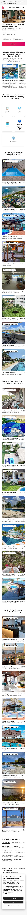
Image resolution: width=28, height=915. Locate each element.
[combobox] (13, 35)
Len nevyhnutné (13, 902)
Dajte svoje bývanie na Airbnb (16, 7)
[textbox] (7, 40)
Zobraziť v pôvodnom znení (9, 3)
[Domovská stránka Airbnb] (3, 7)
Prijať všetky (13, 898)
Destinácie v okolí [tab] (6, 842)
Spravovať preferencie (13, 905)
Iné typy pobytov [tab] (16, 842)
